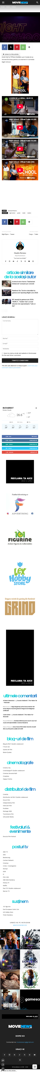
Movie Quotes (7, 752)
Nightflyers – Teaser (8, 234)
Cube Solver (6, 715)
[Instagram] (10, 261)
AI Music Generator (8, 700)
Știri (13, 34)
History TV (6, 883)
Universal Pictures (12, 210)
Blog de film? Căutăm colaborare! (13, 744)
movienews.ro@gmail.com (25, 1042)
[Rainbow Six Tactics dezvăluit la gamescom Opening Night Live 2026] (6, 293)
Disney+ (5, 869)
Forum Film (6, 800)
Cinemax (5, 863)
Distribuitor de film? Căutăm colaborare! (15, 797)
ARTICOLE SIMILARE (20, 272)
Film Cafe (6, 877)
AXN (4, 855)
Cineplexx (6, 776)
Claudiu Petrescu (20, 253)
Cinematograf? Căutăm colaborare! (14, 770)
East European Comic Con (11, 909)
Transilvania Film (8, 814)
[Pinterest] (17, 47)
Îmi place (34, 436)
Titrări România (8, 915)
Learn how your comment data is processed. (19, 367)
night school (12, 213)
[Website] (25, 261)
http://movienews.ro (20, 255)
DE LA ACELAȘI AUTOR (20, 277)
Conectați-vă (33, 440)
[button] (3, 2)
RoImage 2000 (7, 811)
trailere (29, 213)
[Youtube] (29, 261)
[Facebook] (4, 47)
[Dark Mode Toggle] (34, 1066)
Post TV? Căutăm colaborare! (12, 888)
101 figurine (6, 906)
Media (8, 7)
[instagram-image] (10, 939)
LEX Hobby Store (8, 912)
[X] (11, 47)
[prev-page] (3, 311)
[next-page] (6, 311)
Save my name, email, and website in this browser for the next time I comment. (19, 354)
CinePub (5, 794)
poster (18, 213)
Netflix (5, 885)
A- (3, 1069)
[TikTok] (18, 261)
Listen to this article (12, 54)
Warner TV (6, 891)
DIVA (4, 871)
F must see (6, 747)
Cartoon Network (8, 860)
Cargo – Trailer (33, 234)
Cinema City (6, 768)
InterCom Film (7, 805)
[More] (29, 47)
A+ (3, 1060)
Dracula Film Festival (9, 836)
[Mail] (14, 261)
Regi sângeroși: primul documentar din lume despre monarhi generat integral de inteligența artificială (19, 708)
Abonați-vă (33, 452)
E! (3, 874)
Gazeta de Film (7, 749)
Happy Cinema (7, 779)
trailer (23, 213)
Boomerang (6, 857)
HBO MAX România (9, 880)
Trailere (17, 34)
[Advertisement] (20, 194)
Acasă (3, 7)
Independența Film (9, 803)
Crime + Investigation (9, 866)
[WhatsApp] (23, 47)
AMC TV (5, 852)
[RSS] (14, 1055)
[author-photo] (20, 250)
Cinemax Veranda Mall (10, 773)
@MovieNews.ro (20, 925)
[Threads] (33, 261)
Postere (14, 7)
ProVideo (5, 808)
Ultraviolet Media (8, 817)
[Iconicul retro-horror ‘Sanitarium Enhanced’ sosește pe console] (6, 284)
